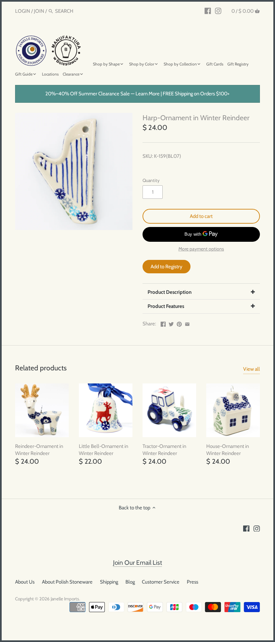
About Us (25, 582)
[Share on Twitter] (171, 323)
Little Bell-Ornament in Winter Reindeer (103, 449)
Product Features (166, 306)
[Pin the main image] (179, 323)
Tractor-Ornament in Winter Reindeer (164, 449)
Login (22, 11)
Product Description (169, 292)
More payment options (201, 248)
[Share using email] (187, 323)
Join (39, 11)
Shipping (109, 582)
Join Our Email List (137, 562)
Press (192, 582)
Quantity (151, 180)
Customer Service (160, 582)
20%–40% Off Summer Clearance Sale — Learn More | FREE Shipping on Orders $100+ (137, 94)
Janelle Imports (65, 598)
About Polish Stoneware (67, 582)
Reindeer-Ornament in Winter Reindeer (39, 449)
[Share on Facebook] (163, 323)
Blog (130, 582)
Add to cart (201, 216)
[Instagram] (218, 10)
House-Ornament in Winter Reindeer (227, 449)
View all (251, 369)
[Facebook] (208, 10)
